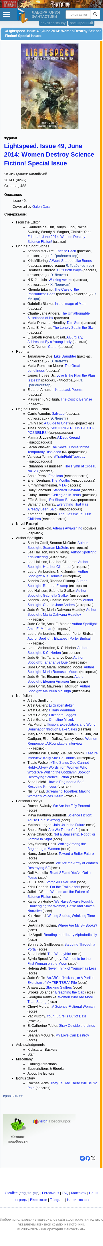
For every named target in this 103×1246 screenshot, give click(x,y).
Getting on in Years (66, 495)
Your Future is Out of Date (66, 1016)
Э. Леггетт (58, 275)
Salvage (58, 414)
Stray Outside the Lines (77, 1026)
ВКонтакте (38, 1200)
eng (23, 1193)
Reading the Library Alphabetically (70, 935)
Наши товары (78, 1200)
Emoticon (55, 476)
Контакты (78, 1193)
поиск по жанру (53, 23)
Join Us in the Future (69, 825)
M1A (62, 485)
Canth (53, 347)
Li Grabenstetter (61, 705)
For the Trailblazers (65, 887)
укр (35, 1193)
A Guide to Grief (56, 423)
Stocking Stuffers (59, 988)
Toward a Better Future (76, 854)
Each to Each (66, 251)
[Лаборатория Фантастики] (23, 15)
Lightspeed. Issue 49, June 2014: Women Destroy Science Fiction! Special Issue (49, 154)
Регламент (50, 1193)
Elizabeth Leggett (62, 715)
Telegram (57, 1200)
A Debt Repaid (68, 438)
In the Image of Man (70, 304)
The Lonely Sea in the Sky (73, 328)
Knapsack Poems (68, 390)
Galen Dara (41, 207)
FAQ (65, 1193)
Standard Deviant (66, 490)
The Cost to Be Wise (76, 399)
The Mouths (61, 481)
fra (29, 1193)
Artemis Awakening (67, 528)
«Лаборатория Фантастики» (62, 1229)
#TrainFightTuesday (69, 457)
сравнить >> (13, 1096)
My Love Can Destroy (72, 1035)
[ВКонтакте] (82, 1158)
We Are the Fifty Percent (71, 806)
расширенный (81, 23)
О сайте (11, 1193)
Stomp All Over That (60, 882)
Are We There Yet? (63, 830)
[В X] (93, 1158)
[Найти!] (95, 14)
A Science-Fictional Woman (73, 1007)
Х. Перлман (59, 285)
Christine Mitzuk (61, 720)
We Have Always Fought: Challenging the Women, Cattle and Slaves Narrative (60, 906)
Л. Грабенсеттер (63, 256)
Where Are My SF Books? (77, 925)
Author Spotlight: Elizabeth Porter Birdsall (59, 639)
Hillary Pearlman (62, 710)
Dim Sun (73, 323)
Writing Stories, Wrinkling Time (71, 916)
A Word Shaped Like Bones (70, 261)
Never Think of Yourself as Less (71, 968)
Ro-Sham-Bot (59, 500)
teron (43, 1121)
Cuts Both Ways (69, 270)
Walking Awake (60, 280)
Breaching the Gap (69, 992)
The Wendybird (59, 954)
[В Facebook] (88, 1158)
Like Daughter (65, 356)
